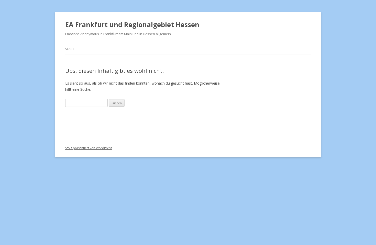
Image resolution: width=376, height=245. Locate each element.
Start (69, 49)
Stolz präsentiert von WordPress (88, 148)
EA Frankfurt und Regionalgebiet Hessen (132, 24)
